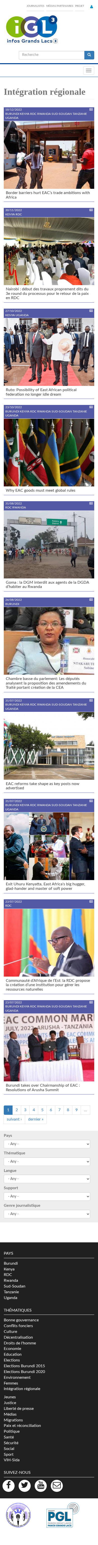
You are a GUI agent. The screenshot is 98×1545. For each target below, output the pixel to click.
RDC (8, 1275)
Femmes (11, 1383)
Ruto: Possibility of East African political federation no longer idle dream (41, 392)
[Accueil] (31, 29)
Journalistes (35, 6)
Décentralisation (18, 1337)
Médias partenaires (59, 6)
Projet (79, 6)
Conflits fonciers (18, 1326)
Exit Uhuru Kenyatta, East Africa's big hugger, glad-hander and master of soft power (45, 886)
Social (9, 1449)
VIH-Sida (12, 1460)
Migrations (13, 1420)
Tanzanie (11, 1292)
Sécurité (11, 1443)
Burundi (11, 1263)
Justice (10, 1403)
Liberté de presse (19, 1409)
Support (11, 1188)
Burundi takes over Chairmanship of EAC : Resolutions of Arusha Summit (43, 1087)
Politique (12, 1431)
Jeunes (10, 1397)
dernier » (35, 1119)
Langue (10, 1171)
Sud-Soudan (14, 1286)
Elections (12, 1360)
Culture (10, 1332)
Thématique (14, 1153)
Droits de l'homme (20, 1343)
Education (13, 1354)
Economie (12, 1349)
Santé (9, 1437)
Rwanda (11, 1280)
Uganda (10, 1298)
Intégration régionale (22, 1389)
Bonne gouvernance (21, 1320)
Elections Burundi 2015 (24, 1366)
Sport (9, 1454)
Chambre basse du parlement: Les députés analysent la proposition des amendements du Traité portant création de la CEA (46, 683)
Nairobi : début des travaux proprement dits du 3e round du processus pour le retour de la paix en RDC (47, 293)
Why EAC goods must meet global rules (40, 490)
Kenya (9, 1269)
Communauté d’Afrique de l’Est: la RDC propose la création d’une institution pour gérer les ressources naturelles (48, 985)
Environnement (17, 1378)
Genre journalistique (22, 1206)
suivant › (14, 1119)
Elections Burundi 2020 (24, 1372)
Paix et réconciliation (22, 1426)
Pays (8, 1136)
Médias (10, 1414)
